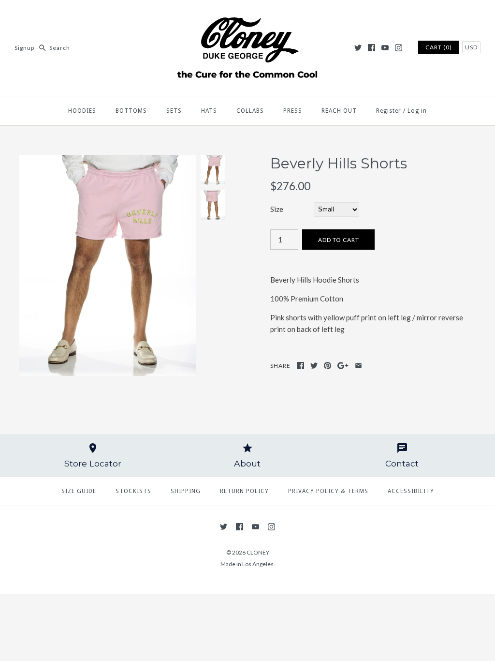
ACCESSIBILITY (411, 491)
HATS (209, 110)
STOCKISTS (133, 491)
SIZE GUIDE (78, 491)
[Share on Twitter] (314, 365)
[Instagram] (398, 47)
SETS (174, 110)
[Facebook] (371, 47)
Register (388, 110)
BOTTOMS (131, 110)
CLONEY (258, 552)
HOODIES (82, 110)
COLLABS (250, 110)
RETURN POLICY (244, 491)
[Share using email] (358, 365)
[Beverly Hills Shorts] (107, 160)
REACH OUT (339, 110)
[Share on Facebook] (300, 365)
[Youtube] (385, 47)
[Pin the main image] (327, 365)
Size (276, 209)
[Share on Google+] (343, 365)
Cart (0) (438, 47)
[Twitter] (358, 47)
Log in (417, 110)
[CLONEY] (247, 15)
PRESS (292, 110)
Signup (24, 47)
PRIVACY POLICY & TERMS (328, 491)
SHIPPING (186, 491)
